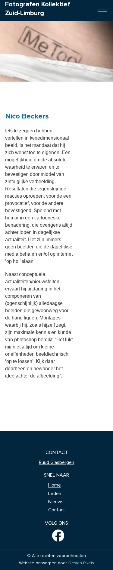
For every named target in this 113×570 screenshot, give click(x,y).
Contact (56, 509)
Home (54, 485)
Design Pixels (81, 563)
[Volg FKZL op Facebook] (56, 536)
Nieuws (56, 501)
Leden (54, 493)
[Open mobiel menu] (102, 9)
